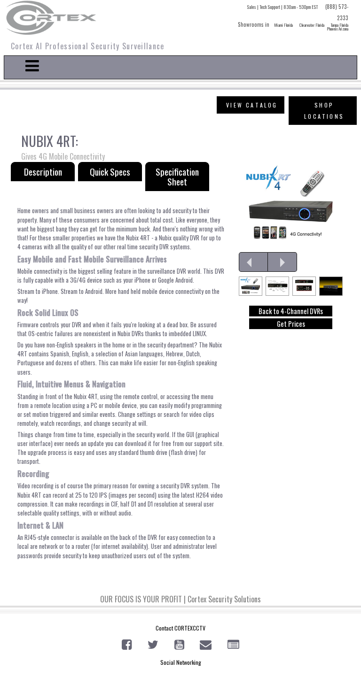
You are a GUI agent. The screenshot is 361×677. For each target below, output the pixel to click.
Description (43, 171)
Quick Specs (110, 171)
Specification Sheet (177, 176)
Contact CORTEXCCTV (180, 628)
